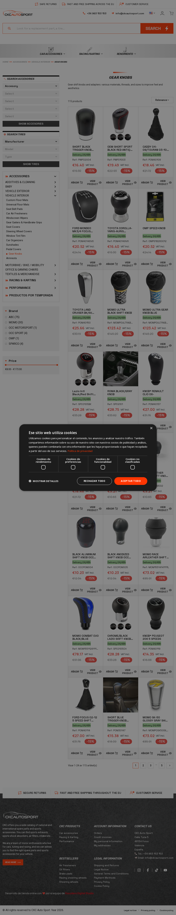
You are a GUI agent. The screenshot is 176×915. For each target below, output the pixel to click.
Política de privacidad (80, 451)
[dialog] (88, 457)
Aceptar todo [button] (131, 481)
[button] (43, 481)
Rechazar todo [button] (94, 481)
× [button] (151, 428)
